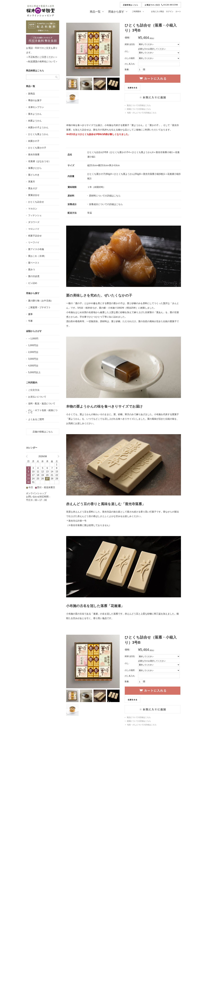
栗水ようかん (35, 114)
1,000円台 (33, 345)
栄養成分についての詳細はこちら (106, 204)
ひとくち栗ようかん (38, 134)
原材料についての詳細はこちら (105, 195)
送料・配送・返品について (41, 403)
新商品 (31, 93)
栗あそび (32, 188)
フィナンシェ (35, 215)
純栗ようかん (35, 120)
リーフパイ (33, 242)
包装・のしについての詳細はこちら (141, 113)
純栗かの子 (33, 141)
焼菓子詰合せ (35, 235)
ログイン (169, 11)
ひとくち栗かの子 (37, 148)
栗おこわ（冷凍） (37, 256)
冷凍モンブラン (36, 107)
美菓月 (31, 181)
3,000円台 (33, 359)
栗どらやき (33, 175)
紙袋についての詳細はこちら (139, 109)
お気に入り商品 (157, 11)
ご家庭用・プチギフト (39, 307)
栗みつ (31, 269)
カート (178, 11)
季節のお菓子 (35, 100)
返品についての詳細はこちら (139, 105)
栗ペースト (33, 263)
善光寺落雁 (33, 154)
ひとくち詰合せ (36, 202)
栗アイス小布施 (36, 249)
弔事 (30, 321)
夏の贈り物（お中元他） (40, 300)
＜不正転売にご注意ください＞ (42, 57)
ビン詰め (32, 283)
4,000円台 (33, 365)
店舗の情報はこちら (43, 432)
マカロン (32, 208)
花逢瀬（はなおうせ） (39, 161)
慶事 (30, 314)
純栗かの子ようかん (38, 127)
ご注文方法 (33, 390)
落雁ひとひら (35, 168)
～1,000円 (33, 338)
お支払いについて (37, 397)
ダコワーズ (33, 222)
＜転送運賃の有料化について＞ (42, 61)
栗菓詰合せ (33, 195)
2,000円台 (33, 352)
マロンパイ (33, 229)
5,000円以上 (34, 372)
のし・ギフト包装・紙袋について (42, 411)
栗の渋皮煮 (33, 276)
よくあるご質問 (36, 419)
